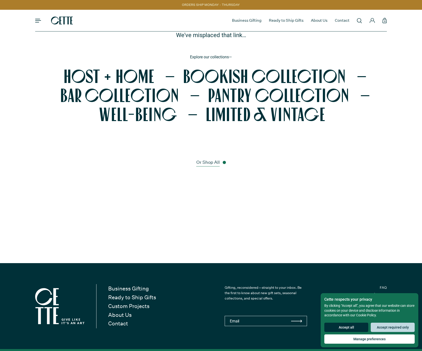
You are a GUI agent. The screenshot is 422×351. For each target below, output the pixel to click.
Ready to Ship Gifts (132, 297)
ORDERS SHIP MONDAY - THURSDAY (211, 5)
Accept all (346, 327)
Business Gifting (128, 288)
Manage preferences (369, 339)
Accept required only (393, 327)
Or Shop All (208, 162)
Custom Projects (128, 306)
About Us (120, 315)
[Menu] (38, 21)
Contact (118, 323)
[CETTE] (62, 20)
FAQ (383, 287)
